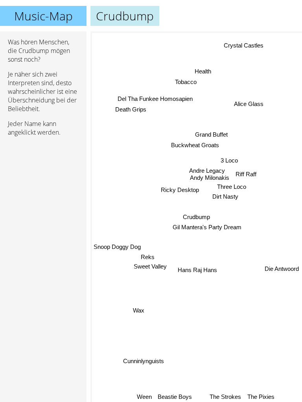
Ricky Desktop (180, 189)
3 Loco (229, 159)
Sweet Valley (150, 267)
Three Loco (231, 186)
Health (203, 71)
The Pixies (260, 396)
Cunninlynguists (143, 361)
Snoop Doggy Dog (117, 248)
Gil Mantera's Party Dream (207, 227)
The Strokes (225, 396)
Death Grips (130, 109)
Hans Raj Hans (198, 270)
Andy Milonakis (209, 177)
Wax (138, 310)
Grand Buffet (211, 135)
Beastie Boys (175, 396)
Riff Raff (245, 173)
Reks (148, 258)
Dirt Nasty (225, 196)
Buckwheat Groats (194, 145)
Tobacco (185, 82)
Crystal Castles (243, 45)
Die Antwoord (282, 268)
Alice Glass (248, 103)
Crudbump (196, 217)
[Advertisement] (43, 184)
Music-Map (43, 16)
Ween (144, 396)
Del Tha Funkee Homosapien (155, 99)
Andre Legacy (207, 169)
